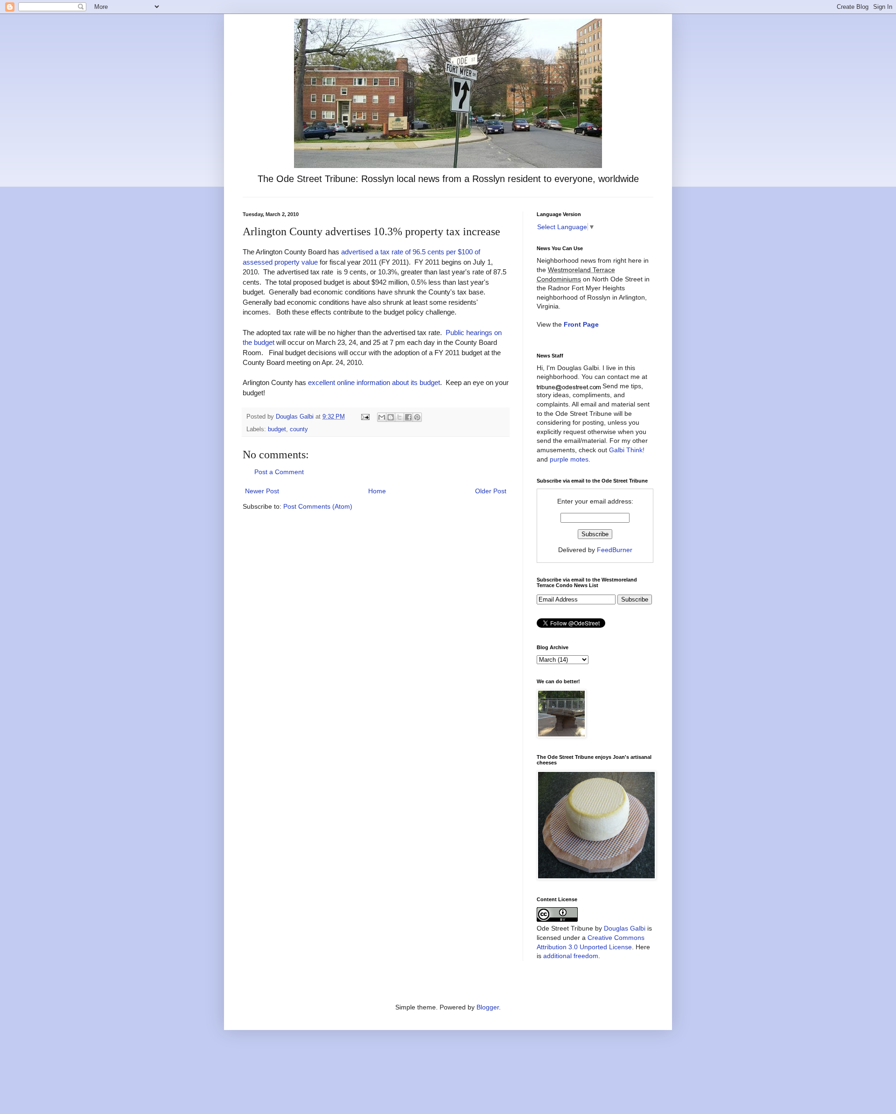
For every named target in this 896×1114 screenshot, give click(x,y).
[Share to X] (399, 417)
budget (277, 429)
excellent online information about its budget (374, 382)
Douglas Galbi (624, 928)
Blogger (487, 1007)
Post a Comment (279, 472)
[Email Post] (364, 416)
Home (377, 491)
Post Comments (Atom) (317, 506)
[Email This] (381, 417)
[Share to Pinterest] (417, 417)
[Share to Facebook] (408, 417)
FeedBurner (614, 549)
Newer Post (262, 491)
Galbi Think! (626, 450)
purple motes (569, 459)
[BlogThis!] (390, 417)
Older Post (490, 491)
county (299, 429)
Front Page (581, 324)
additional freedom (570, 956)
